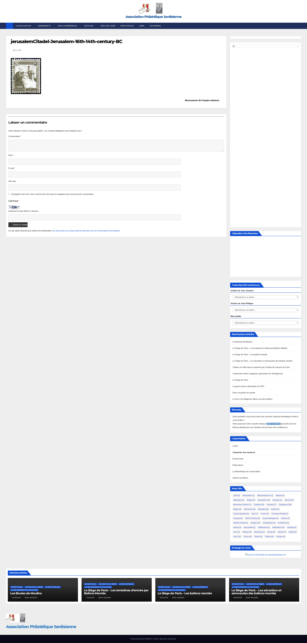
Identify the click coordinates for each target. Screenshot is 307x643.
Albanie (280, 495)
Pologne (247, 532)
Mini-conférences (68, 26)
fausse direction (241, 514)
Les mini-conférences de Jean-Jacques (24, 590)
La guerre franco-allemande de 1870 (248, 386)
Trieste (269, 536)
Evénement (249, 509)
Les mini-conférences (52, 587)
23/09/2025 (237, 597)
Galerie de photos (240, 478)
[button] (299, 26)
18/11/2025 (164, 597)
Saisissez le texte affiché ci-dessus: (23, 211)
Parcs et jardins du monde (244, 393)
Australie (277, 500)
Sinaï (237, 536)
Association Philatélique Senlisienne (154, 17)
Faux (255, 514)
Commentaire (14, 136)
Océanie (291, 527)
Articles (89, 26)
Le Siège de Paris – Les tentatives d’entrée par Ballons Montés (260, 348)
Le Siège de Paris (240, 380)
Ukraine (281, 536)
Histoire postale (240, 523)
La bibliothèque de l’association (246, 471)
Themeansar (172, 639)
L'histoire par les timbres (34, 587)
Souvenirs (155, 26)
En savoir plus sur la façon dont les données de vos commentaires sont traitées (86, 231)
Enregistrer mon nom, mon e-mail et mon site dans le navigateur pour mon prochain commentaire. (52, 194)
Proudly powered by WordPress (141, 639)
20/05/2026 (16, 597)
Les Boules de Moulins (242, 342)
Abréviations (249, 495)
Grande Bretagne (270, 518)
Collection (259, 505)
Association (264, 500)
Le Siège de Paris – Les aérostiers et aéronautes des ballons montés (262, 361)
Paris (236, 532)
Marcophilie (127, 26)
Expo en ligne (108, 26)
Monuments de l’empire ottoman (202, 100)
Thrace (248, 536)
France (265, 514)
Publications (238, 465)
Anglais (251, 500)
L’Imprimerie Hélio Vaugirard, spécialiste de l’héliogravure (258, 374)
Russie (271, 532)
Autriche (289, 500)
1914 (236, 495)
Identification (269, 523)
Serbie (292, 532)
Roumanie (259, 532)
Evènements (44, 26)
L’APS (235, 446)
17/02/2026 (90, 597)
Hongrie (255, 523)
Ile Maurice (283, 523)
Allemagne (238, 500)
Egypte (237, 509)
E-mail (11, 168)
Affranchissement (265, 495)
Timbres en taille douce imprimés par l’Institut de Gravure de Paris (261, 367)
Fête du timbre (252, 518)
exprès (275, 509)
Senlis (282, 532)
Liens (142, 26)
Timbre (258, 536)
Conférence (285, 505)
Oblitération (264, 527)
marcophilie (249, 527)
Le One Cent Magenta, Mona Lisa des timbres (252, 399)
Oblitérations (278, 527)
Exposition (263, 509)
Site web (12, 181)
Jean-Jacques (31, 597)
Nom (11, 155)
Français (238, 518)
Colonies (271, 505)
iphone (237, 527)
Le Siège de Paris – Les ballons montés (250, 355)
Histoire (285, 518)
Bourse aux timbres (242, 505)
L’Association (23, 26)
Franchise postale (280, 514)
